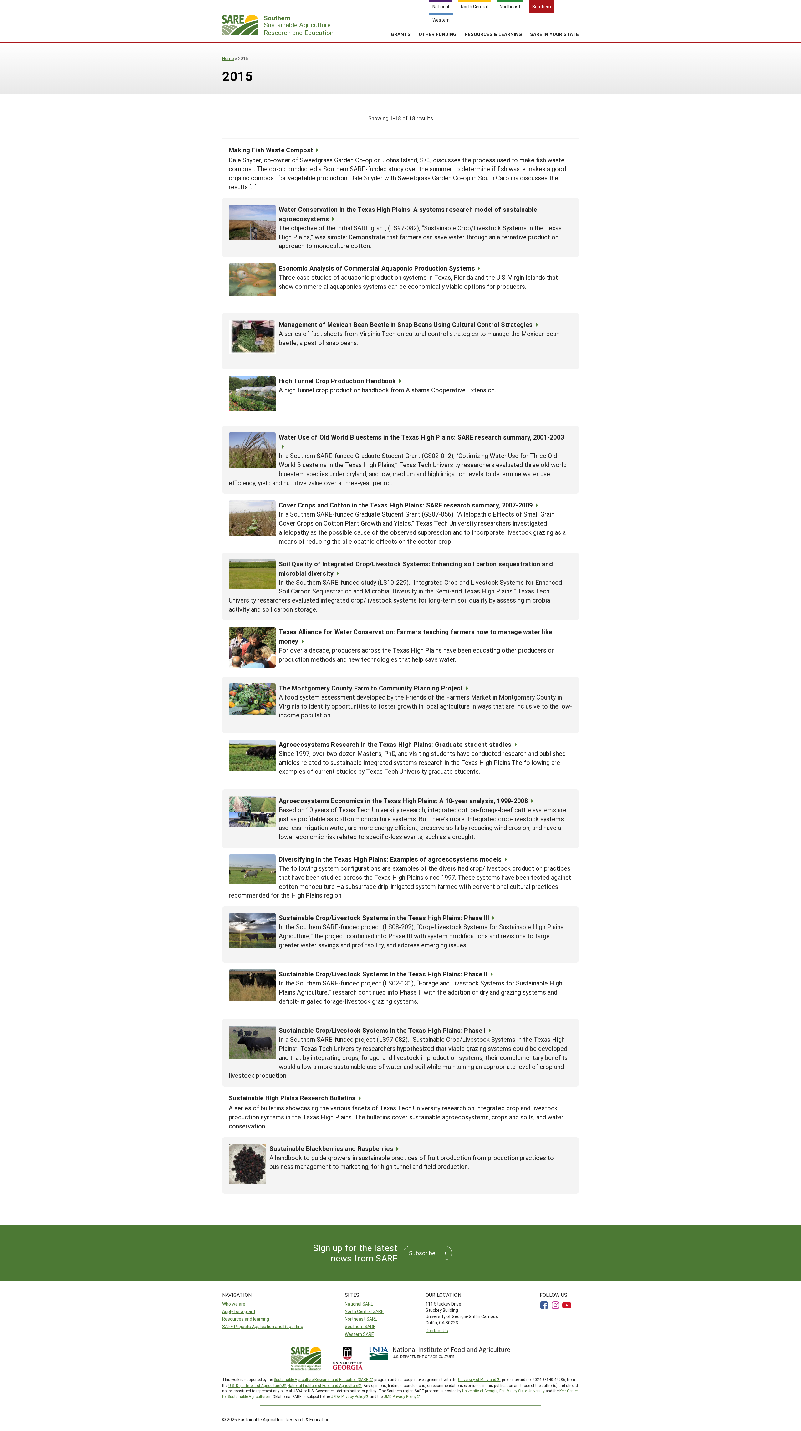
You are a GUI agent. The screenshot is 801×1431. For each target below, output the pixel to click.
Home (228, 58)
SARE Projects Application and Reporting (262, 1326)
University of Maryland (477, 1379)
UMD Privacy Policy (400, 1396)
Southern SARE (360, 1326)
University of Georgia (479, 1390)
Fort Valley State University (522, 1390)
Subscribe (422, 1253)
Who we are (233, 1304)
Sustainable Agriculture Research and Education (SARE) (322, 1379)
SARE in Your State (554, 34)
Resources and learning (245, 1319)
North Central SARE (364, 1311)
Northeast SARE (361, 1319)
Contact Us (437, 1330)
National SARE (359, 1304)
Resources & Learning (493, 34)
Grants (401, 34)
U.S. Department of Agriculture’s (255, 1385)
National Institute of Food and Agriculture (323, 1385)
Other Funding (438, 34)
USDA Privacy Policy (348, 1396)
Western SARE (359, 1334)
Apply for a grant (238, 1311)
